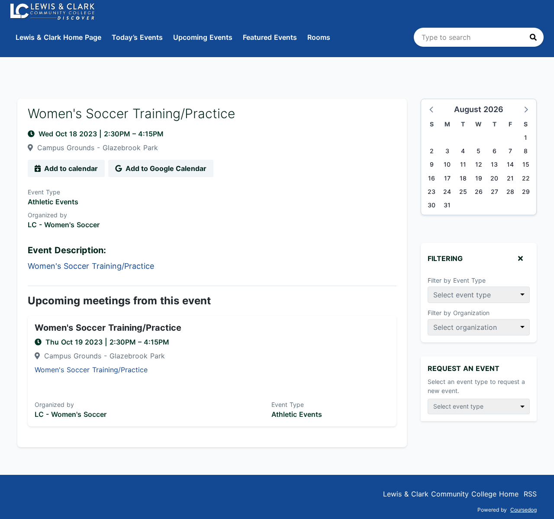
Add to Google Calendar (165, 168)
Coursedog (523, 509)
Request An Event (463, 368)
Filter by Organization (459, 312)
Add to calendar (70, 168)
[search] (479, 37)
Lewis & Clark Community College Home (451, 494)
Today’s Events (137, 37)
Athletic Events (53, 201)
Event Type (44, 192)
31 (447, 205)
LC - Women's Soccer (64, 224)
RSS (530, 494)
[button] (431, 109)
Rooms (318, 37)
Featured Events (270, 37)
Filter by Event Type (457, 280)
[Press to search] (533, 37)
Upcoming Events (202, 37)
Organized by (47, 215)
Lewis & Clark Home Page (58, 37)
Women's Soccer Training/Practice (108, 327)
